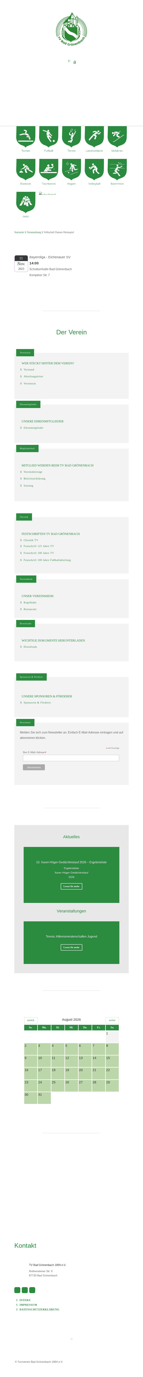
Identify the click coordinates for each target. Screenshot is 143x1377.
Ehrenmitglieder (28, 404)
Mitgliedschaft (27, 448)
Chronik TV (31, 540)
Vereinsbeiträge (33, 472)
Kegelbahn (30, 602)
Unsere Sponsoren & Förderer (47, 696)
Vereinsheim (26, 579)
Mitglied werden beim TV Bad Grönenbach (57, 465)
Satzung (28, 485)
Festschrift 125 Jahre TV (39, 546)
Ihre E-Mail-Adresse (35, 752)
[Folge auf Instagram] (32, 1290)
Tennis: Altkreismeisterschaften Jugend (71, 936)
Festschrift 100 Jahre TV (39, 553)
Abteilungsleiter (33, 376)
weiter (112, 1020)
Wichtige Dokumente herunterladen (53, 640)
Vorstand (29, 369)
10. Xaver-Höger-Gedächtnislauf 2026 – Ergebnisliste (71, 862)
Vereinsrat (25, 352)
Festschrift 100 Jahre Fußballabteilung (47, 560)
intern (25, 1300)
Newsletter (25, 722)
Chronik (24, 517)
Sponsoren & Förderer (31, 677)
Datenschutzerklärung (39, 1309)
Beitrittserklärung (34, 478)
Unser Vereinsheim (37, 596)
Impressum (28, 1305)
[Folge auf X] (25, 1290)
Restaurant (30, 609)
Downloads (25, 623)
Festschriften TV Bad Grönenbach (51, 534)
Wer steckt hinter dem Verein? (48, 363)
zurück (30, 1020)
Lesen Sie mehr (71, 886)
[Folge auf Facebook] (17, 1290)
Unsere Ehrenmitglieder (42, 421)
